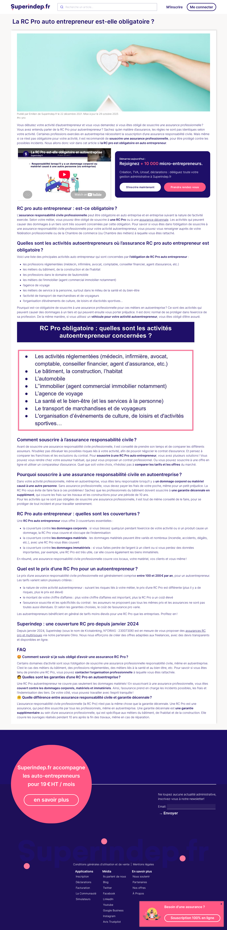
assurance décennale (153, 219)
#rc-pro (21, 117)
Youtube (108, 904)
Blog (106, 882)
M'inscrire (174, 7)
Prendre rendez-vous (185, 187)
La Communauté (86, 893)
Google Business (113, 910)
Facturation (83, 887)
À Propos (138, 893)
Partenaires (140, 882)
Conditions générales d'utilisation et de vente (101, 864)
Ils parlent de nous (114, 876)
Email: (162, 806)
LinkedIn (108, 899)
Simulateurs (83, 899)
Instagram (109, 916)
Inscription (82, 876)
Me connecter (201, 7)
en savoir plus (51, 799)
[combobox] (107, 7)
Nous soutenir (141, 876)
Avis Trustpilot (112, 921)
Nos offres (139, 887)
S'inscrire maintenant (140, 187)
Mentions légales (143, 864)
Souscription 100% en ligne (192, 918)
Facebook (109, 893)
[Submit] (61, 7)
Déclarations (83, 882)
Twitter (107, 887)
